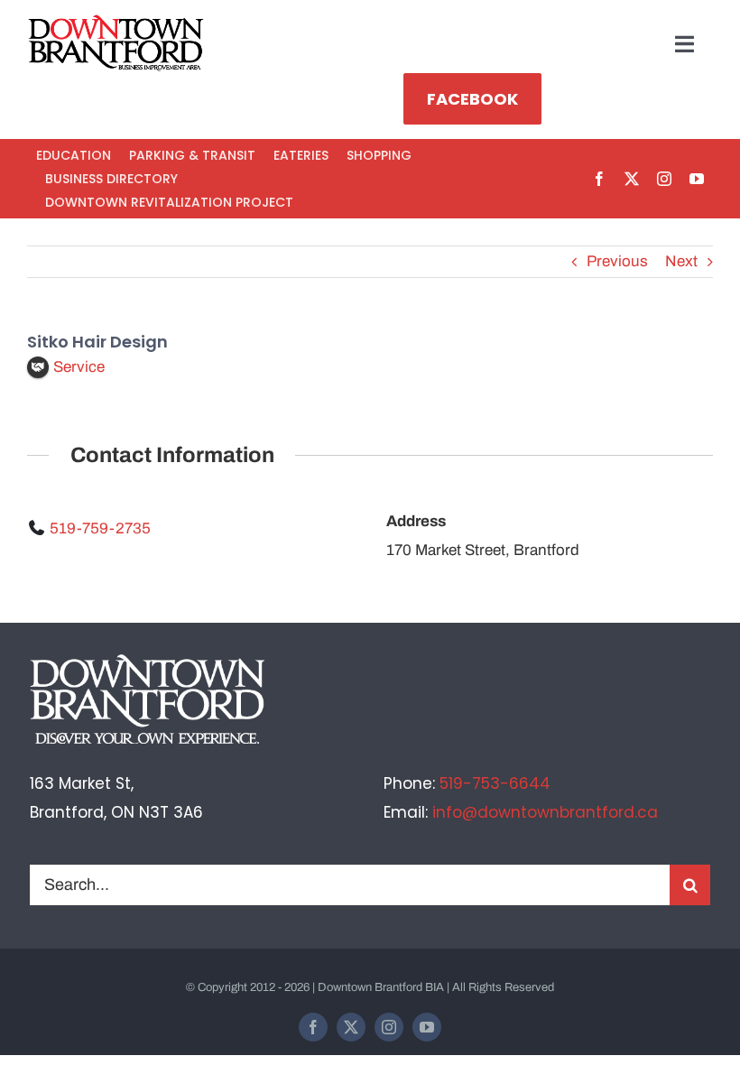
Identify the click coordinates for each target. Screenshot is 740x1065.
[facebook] (599, 178)
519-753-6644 (494, 783)
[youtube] (696, 178)
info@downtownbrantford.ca (545, 812)
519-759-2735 (100, 528)
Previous (617, 261)
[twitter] (631, 178)
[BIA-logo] (117, 22)
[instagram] (664, 178)
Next (681, 261)
